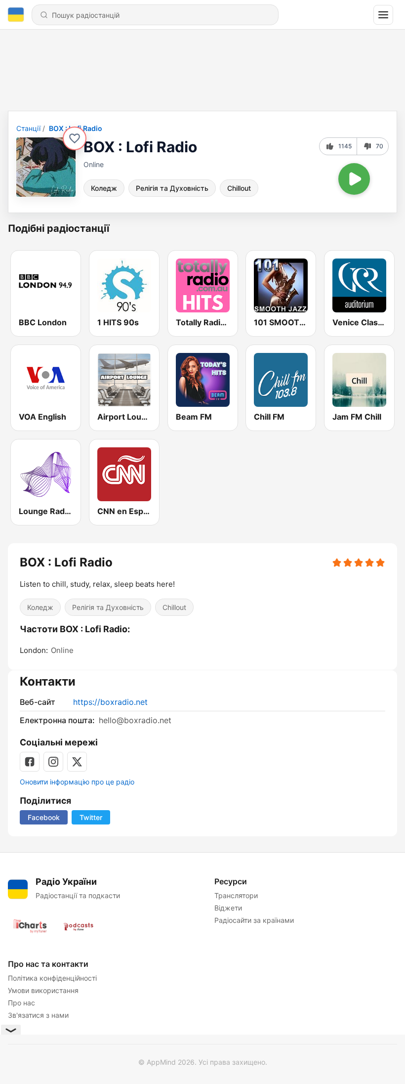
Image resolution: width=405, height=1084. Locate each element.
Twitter (91, 817)
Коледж (104, 188)
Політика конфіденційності (52, 978)
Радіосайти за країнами (254, 920)
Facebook (44, 817)
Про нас (21, 1002)
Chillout (239, 188)
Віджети (228, 908)
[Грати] (354, 179)
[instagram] (53, 762)
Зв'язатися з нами (38, 1015)
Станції (28, 128)
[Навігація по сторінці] (383, 15)
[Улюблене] (74, 138)
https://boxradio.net (110, 702)
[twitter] (77, 762)
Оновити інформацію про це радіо (77, 782)
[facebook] (30, 762)
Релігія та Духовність (172, 188)
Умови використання (43, 990)
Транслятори (236, 895)
